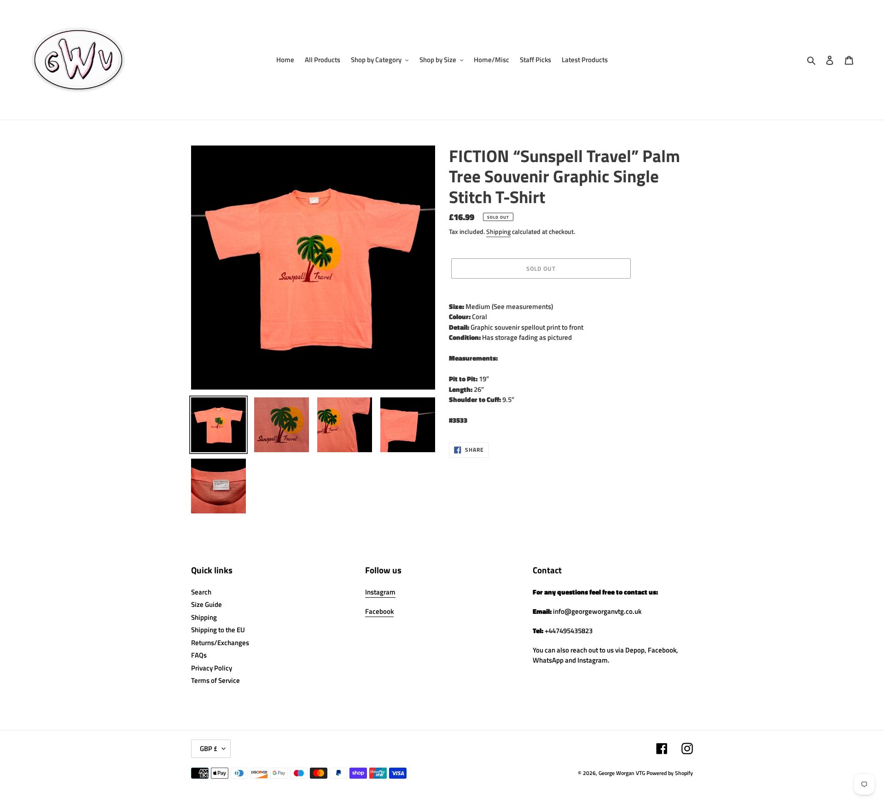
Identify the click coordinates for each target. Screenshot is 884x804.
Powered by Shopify (669, 773)
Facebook (379, 611)
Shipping (498, 231)
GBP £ (208, 748)
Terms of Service (215, 680)
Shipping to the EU (218, 629)
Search (201, 592)
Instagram (380, 592)
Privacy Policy (211, 668)
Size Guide (206, 604)
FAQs (199, 655)
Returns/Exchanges (220, 642)
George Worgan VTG (622, 773)
